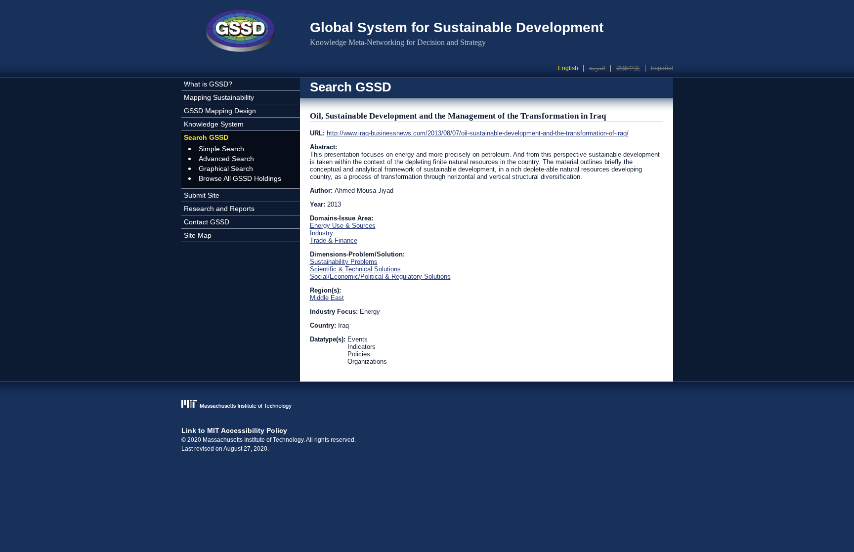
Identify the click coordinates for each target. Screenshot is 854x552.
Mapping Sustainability (219, 97)
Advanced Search (226, 159)
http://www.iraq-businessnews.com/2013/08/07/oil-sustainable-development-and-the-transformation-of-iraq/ (478, 133)
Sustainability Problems (344, 261)
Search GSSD (206, 137)
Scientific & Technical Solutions (355, 269)
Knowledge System (214, 124)
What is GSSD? (208, 84)
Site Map (198, 235)
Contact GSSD (206, 222)
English (568, 68)
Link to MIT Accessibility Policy (234, 430)
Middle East (327, 297)
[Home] (240, 32)
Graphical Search (226, 168)
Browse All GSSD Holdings (240, 178)
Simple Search (221, 149)
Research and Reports (219, 208)
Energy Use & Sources (343, 225)
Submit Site (201, 195)
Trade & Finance (333, 240)
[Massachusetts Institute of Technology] (427, 405)
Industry (321, 233)
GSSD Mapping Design (220, 111)
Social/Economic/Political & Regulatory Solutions (380, 276)
